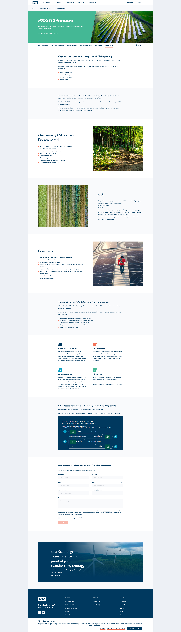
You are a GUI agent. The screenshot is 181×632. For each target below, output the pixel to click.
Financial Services (70, 604)
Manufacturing (69, 601)
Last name (94, 474)
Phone (107, 482)
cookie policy (97, 624)
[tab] (43, 45)
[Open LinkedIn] (39, 612)
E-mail (60, 482)
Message (60, 498)
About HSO (123, 604)
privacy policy (107, 510)
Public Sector (69, 615)
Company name (73, 490)
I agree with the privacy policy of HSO (71, 518)
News (121, 611)
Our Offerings (96, 604)
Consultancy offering (45, 8)
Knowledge (123, 601)
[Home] (35, 2)
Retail (67, 611)
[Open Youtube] (43, 612)
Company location (97, 490)
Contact (122, 615)
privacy (90, 624)
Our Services (96, 601)
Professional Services (71, 608)
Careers (122, 608)
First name (61, 474)
